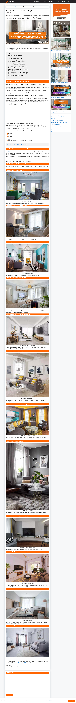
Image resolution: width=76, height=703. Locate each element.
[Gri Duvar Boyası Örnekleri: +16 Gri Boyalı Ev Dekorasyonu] (61, 44)
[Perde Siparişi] (61, 19)
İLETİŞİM (63, 1)
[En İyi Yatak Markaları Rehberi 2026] (61, 91)
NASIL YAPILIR (51, 1)
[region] (38, 700)
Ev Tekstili (14, 6)
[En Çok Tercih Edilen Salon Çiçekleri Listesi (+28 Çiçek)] (61, 60)
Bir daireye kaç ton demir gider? (58, 116)
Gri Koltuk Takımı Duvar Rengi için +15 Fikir (17, 144)
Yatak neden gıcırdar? (56, 124)
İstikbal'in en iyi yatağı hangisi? (57, 118)
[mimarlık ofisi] (61, 36)
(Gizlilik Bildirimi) (50, 700)
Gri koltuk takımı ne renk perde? (58, 126)
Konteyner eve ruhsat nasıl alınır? (58, 131)
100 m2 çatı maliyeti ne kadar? (57, 120)
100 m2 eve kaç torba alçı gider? (58, 128)
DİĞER (58, 1)
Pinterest (9, 623)
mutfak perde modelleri (22, 662)
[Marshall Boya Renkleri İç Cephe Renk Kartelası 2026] (61, 104)
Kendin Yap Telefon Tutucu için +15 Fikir (14, 666)
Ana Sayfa (9, 6)
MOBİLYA (45, 1)
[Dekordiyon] (10, 1)
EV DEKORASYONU (37, 1)
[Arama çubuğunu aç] (68, 1)
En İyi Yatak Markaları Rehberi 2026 (58, 97)
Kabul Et (71, 700)
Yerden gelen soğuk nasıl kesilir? (58, 115)
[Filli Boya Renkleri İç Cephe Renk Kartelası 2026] (61, 76)
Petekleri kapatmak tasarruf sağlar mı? (59, 122)
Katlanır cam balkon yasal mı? (57, 129)
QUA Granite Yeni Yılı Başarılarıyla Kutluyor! (14, 667)
